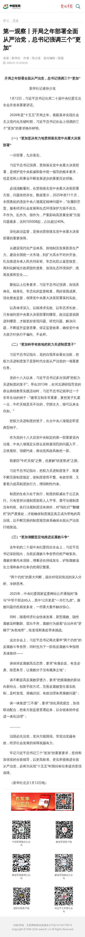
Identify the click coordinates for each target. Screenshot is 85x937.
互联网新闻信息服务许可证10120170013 (49, 925)
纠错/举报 (18, 925)
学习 (6, 21)
